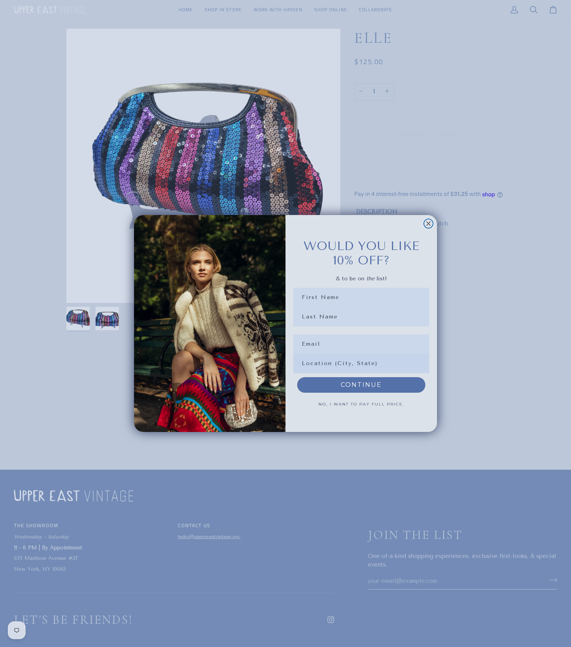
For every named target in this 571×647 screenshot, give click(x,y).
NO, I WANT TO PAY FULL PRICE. (361, 404)
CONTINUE (361, 384)
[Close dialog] (428, 223)
